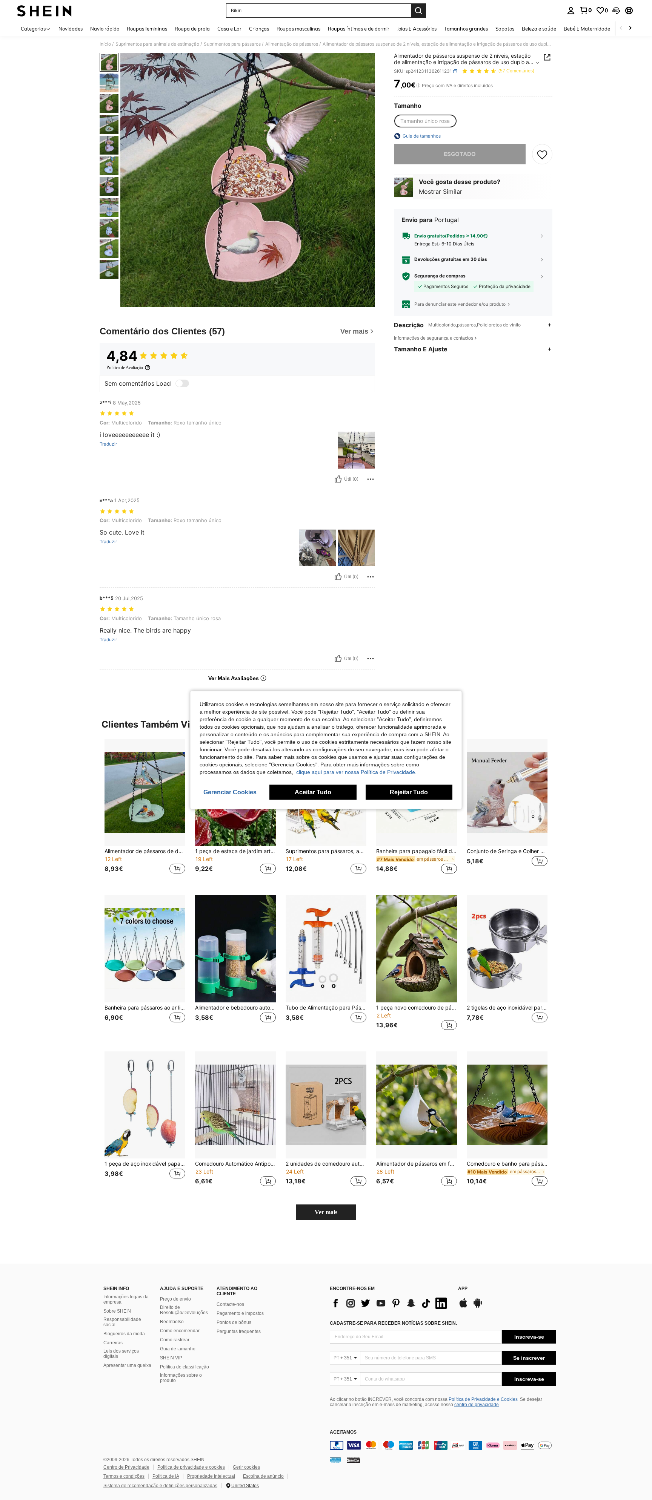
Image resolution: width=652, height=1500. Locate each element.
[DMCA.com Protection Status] (353, 1460)
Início (105, 44)
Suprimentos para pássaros (232, 44)
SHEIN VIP (171, 1358)
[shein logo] (44, 10)
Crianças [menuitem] (259, 29)
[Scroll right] (630, 28)
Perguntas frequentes (239, 1331)
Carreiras (113, 1342)
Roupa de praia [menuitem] (192, 29)
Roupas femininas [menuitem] (147, 29)
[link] (585, 10)
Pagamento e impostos (240, 1313)
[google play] (477, 1306)
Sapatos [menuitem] (504, 29)
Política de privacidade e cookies (191, 1467)
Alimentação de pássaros (291, 44)
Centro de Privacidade (126, 1467)
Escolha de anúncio (263, 1476)
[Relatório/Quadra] (370, 479)
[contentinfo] (443, 1445)
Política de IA (165, 1476)
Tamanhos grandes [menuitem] (466, 29)
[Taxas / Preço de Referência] (418, 85)
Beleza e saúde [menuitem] (539, 29)
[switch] (182, 383)
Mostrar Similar (440, 191)
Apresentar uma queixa (127, 1365)
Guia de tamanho (177, 1348)
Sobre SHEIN (117, 1311)
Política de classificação (184, 1367)
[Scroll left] (621, 28)
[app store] (463, 1306)
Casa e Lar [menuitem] (229, 29)
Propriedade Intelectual (211, 1476)
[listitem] (144, 811)
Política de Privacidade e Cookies (483, 1399)
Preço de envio (175, 1299)
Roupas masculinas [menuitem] (298, 29)
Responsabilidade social (122, 1322)
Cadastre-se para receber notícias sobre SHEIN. (393, 1323)
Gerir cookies (246, 1467)
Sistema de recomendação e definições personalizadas (160, 1485)
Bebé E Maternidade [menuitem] (587, 29)
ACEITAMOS (343, 1432)
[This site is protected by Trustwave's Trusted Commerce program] (335, 1460)
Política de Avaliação (124, 367)
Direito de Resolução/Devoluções (184, 1310)
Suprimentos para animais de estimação (157, 44)
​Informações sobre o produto (181, 1378)
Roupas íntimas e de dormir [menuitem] (358, 29)
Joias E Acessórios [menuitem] (417, 29)
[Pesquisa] (418, 10)
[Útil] (338, 479)
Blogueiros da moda (124, 1333)
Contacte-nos (230, 1304)
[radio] (425, 121)
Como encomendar (180, 1330)
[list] (390, 1303)
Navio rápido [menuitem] (104, 29)
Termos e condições (124, 1476)
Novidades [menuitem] (70, 29)
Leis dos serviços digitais (121, 1353)
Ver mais (326, 1212)
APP (462, 1288)
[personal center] (570, 10)
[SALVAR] (542, 154)
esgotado (460, 154)
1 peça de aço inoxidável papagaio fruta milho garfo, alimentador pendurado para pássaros (145, 1164)
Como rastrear (174, 1339)
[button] (616, 10)
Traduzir (108, 444)
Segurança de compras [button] (440, 276)
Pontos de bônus (234, 1322)
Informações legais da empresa (126, 1299)
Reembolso (172, 1321)
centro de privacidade (476, 1404)
